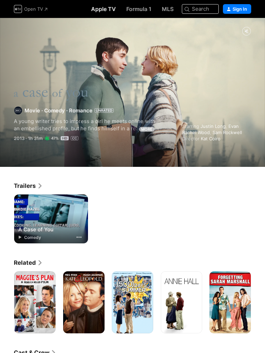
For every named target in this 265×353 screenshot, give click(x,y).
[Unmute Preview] (246, 31)
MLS (168, 9)
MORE (147, 129)
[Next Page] (258, 302)
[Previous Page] (7, 302)
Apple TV (103, 9)
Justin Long (213, 126)
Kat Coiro (210, 138)
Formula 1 (138, 9)
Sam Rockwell (227, 132)
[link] (28, 186)
